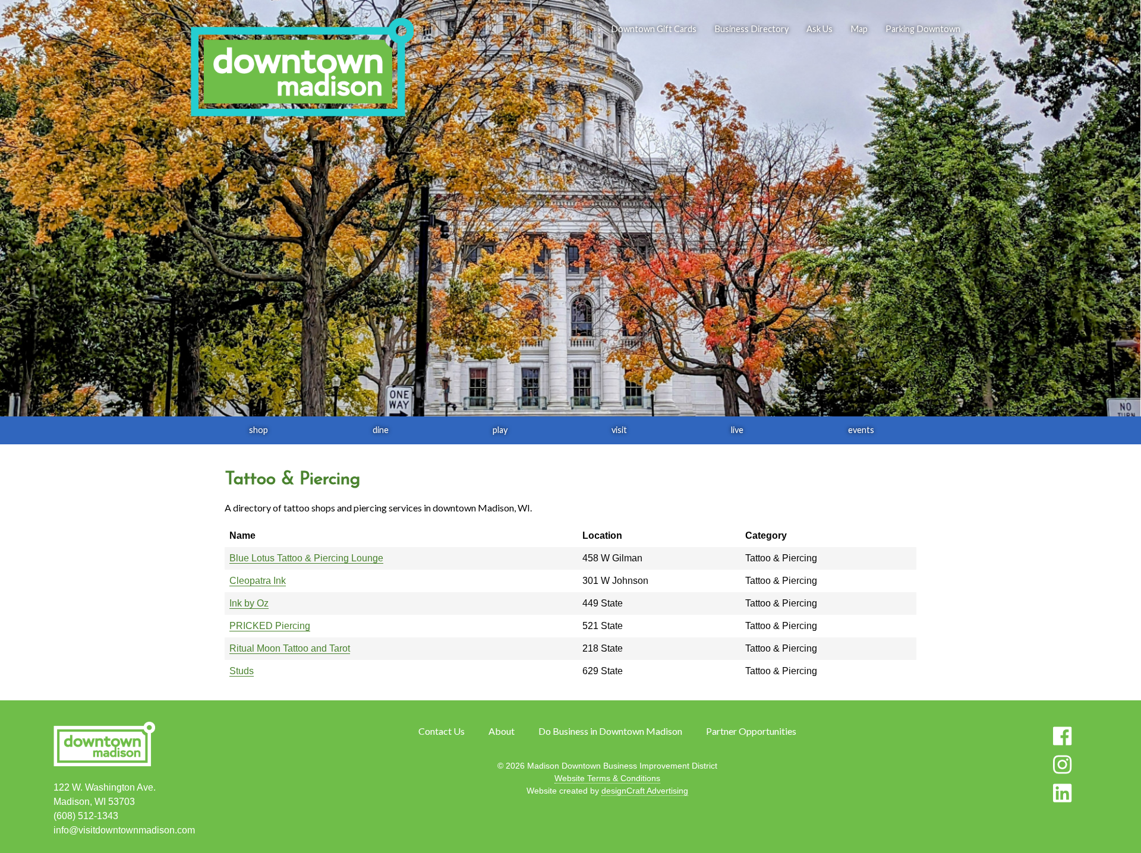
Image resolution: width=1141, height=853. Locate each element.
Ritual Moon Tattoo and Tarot (289, 648)
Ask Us (819, 29)
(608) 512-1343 (85, 816)
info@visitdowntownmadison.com (124, 830)
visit (619, 430)
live (737, 430)
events (861, 430)
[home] (302, 68)
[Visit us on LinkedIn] (1062, 793)
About (501, 731)
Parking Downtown (922, 29)
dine (381, 430)
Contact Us (441, 731)
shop (258, 430)
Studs (241, 671)
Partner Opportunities (751, 731)
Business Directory (751, 29)
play (500, 430)
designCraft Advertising (644, 790)
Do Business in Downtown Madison (610, 731)
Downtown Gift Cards (653, 29)
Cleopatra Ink (257, 581)
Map (859, 29)
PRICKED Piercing (269, 626)
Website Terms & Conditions (607, 778)
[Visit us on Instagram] (1062, 764)
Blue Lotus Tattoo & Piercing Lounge (306, 558)
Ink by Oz (249, 603)
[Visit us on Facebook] (1062, 736)
